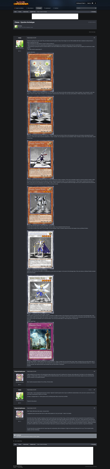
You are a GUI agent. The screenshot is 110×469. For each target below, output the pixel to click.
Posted (31, 37)
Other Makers (30, 8)
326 (20, 384)
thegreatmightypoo (19, 371)
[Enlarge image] (40, 72)
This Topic (91, 8)
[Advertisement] (55, 16)
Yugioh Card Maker (20, 8)
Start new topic (92, 31)
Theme (14, 467)
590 (20, 51)
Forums (39, 8)
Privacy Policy (20, 467)
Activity (56, 8)
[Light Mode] (95, 3)
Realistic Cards (30, 27)
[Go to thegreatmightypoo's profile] (19, 377)
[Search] (95, 8)
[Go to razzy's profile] (16, 26)
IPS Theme (15, 465)
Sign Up (89, 3)
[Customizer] (92, 3)
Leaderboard (47, 8)
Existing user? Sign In (80, 3)
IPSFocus (20, 465)
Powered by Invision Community (91, 466)
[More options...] (94, 38)
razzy (20, 25)
